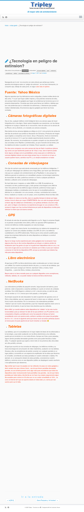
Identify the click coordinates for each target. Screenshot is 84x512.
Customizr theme (55, 507)
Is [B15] (10, 500)
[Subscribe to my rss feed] (3, 17)
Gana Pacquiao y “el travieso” (47, 500)
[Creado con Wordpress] (40, 507)
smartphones (9, 73)
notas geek (13, 25)
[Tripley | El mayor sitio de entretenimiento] (42, 6)
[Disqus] (32, 409)
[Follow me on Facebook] (7, 17)
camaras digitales (41, 70)
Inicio (6, 25)
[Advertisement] (42, 42)
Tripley (30, 507)
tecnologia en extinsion (24, 73)
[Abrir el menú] (80, 17)
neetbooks (53, 70)
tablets (15, 73)
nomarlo (44, 73)
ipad (48, 70)
